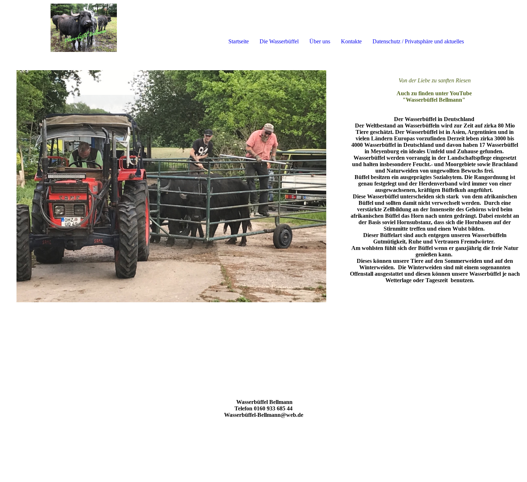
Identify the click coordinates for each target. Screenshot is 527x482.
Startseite (238, 41)
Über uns (319, 41)
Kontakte (351, 41)
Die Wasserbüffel (279, 41)
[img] (82, 28)
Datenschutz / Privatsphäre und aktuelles (418, 41)
